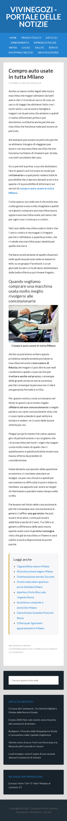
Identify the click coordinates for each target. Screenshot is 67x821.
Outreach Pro (37, 808)
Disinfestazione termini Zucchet (35, 576)
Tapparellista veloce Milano (33, 566)
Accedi (47, 812)
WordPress (36, 812)
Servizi (26, 645)
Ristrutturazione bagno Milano (35, 571)
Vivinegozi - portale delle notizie (33, 16)
